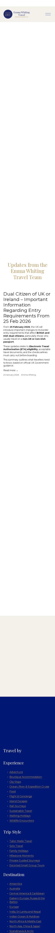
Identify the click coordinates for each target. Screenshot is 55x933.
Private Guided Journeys (24, 860)
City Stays (15, 781)
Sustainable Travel (20, 810)
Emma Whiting (28, 375)
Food (12, 791)
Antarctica (15, 883)
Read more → (10, 370)
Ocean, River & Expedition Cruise (29, 786)
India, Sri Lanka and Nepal (25, 911)
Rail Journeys (17, 806)
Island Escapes (18, 801)
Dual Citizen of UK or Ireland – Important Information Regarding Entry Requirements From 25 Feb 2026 (26, 307)
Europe (14, 906)
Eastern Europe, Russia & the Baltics (27, 900)
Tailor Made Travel (20, 841)
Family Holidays (18, 850)
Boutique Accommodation (25, 776)
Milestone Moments (21, 855)
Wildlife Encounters (21, 820)
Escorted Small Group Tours (26, 865)
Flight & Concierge (20, 796)
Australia (14, 888)
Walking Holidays (19, 815)
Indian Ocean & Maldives (24, 916)
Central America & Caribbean (26, 893)
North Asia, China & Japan (24, 926)
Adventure (16, 772)
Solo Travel (16, 846)
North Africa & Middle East (25, 921)
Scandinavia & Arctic (21, 931)
